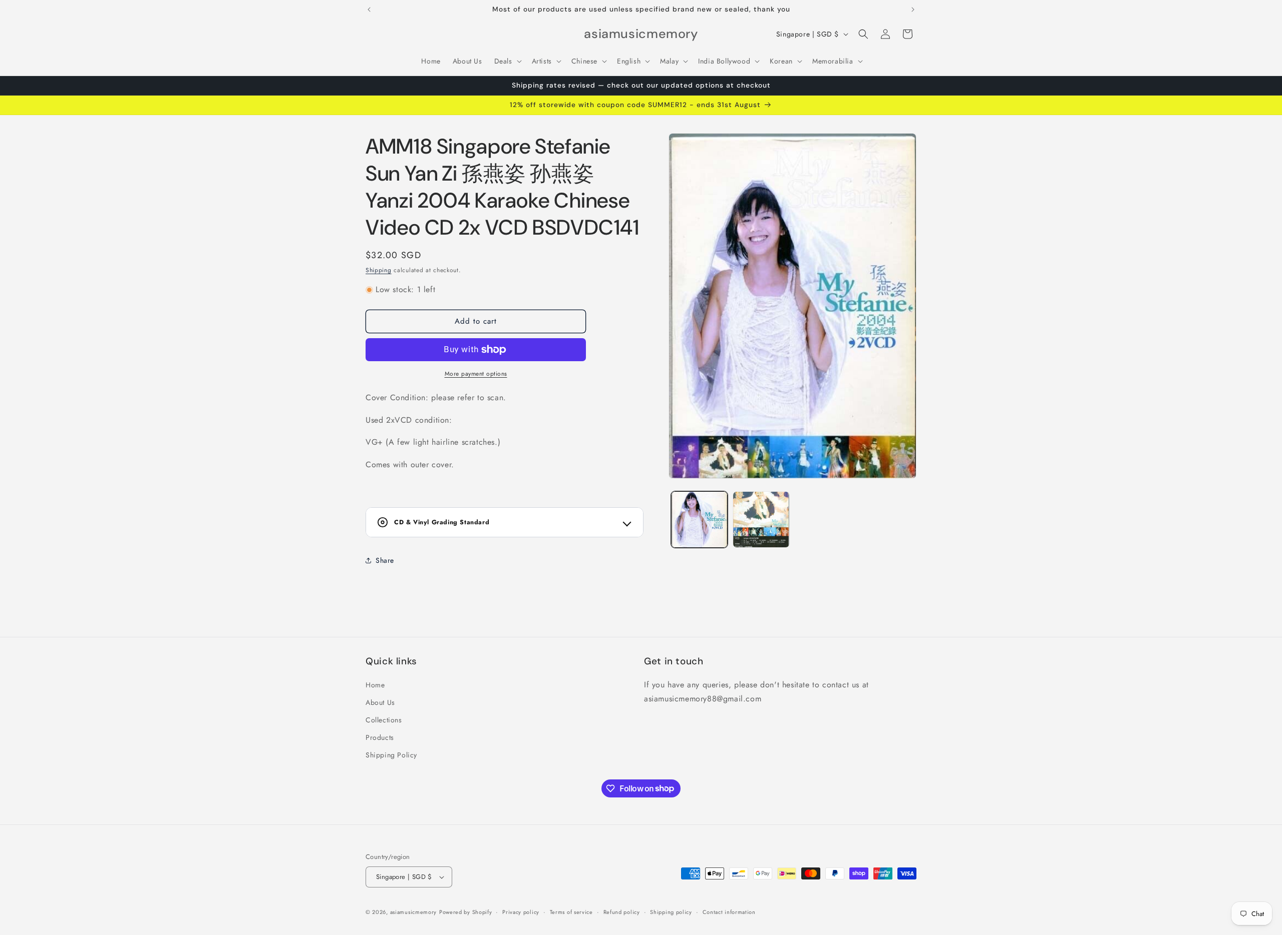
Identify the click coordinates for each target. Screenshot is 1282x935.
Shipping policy (671, 912)
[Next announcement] (913, 9)
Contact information (729, 912)
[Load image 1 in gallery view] (699, 519)
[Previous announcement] (369, 9)
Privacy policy (520, 912)
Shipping (379, 270)
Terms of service (571, 912)
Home (375, 685)
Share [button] (385, 560)
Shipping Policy (391, 755)
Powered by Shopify (465, 912)
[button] (507, 61)
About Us (380, 702)
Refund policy (621, 912)
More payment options (476, 373)
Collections (384, 720)
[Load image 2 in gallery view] (761, 519)
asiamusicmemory (413, 912)
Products (380, 737)
